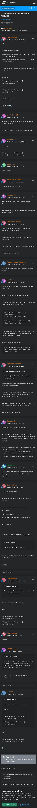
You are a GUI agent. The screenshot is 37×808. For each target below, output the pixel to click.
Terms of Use (14, 799)
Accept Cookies (9, 805)
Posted (16, 40)
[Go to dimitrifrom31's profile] (4, 116)
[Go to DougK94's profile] (4, 466)
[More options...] (33, 38)
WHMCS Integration (22, 30)
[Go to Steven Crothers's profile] (4, 181)
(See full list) (7, 778)
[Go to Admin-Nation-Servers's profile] (4, 263)
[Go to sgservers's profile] (4, 165)
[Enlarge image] (10, 105)
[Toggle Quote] (5, 371)
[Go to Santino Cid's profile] (4, 141)
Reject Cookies (23, 805)
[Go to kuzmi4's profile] (4, 693)
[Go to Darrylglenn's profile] (4, 39)
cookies (14, 793)
